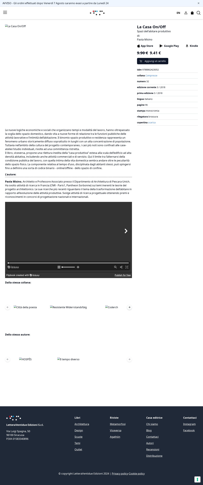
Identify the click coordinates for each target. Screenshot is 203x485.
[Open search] (198, 13)
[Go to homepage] (98, 13)
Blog (149, 430)
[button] (25, 307)
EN (178, 13)
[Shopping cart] (192, 13)
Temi (77, 443)
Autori (150, 443)
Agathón (115, 436)
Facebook (189, 430)
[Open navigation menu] (5, 12)
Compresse (151, 75)
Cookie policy (137, 473)
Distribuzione (154, 456)
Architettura (82, 424)
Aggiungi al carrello (155, 61)
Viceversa (115, 430)
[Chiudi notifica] (198, 3)
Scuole (78, 436)
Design (79, 430)
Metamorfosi (118, 424)
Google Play (171, 46)
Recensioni (152, 449)
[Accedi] (186, 13)
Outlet (78, 449)
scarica (152, 122)
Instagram (189, 424)
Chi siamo (152, 424)
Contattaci (152, 436)
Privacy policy (120, 473)
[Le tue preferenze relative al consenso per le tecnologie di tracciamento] (197, 479)
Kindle (194, 46)
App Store (147, 46)
